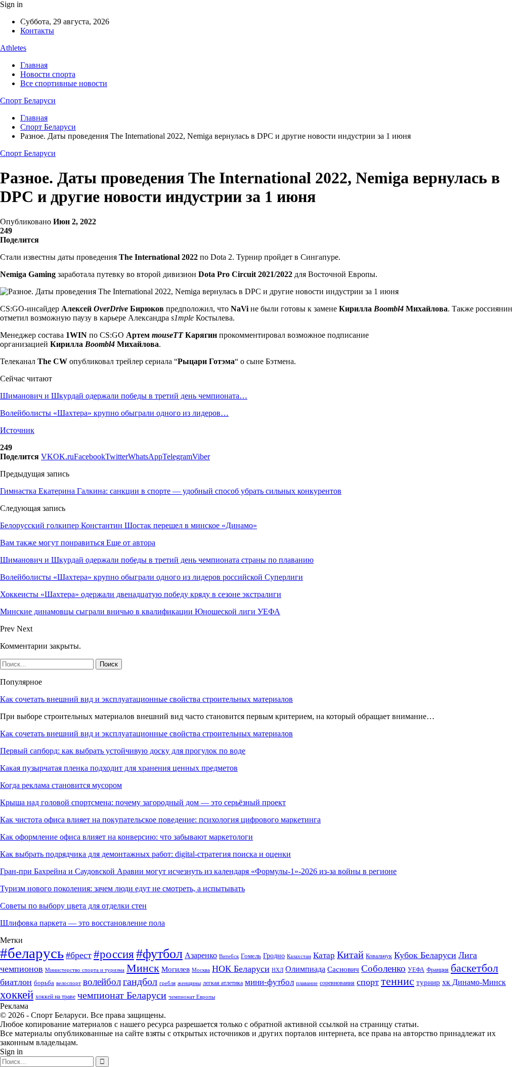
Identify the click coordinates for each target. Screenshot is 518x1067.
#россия (114, 954)
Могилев (175, 969)
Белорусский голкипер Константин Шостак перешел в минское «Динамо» (128, 525)
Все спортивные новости (63, 83)
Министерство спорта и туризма (84, 970)
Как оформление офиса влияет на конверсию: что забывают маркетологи (126, 837)
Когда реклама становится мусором (61, 785)
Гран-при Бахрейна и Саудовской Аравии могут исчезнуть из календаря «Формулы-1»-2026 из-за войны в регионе (198, 871)
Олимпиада (305, 969)
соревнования (337, 982)
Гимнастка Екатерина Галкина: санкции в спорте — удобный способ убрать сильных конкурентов (170, 491)
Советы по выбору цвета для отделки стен (73, 905)
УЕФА (416, 969)
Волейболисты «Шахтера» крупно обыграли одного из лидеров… (114, 413)
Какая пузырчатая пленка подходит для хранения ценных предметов (119, 768)
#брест (79, 955)
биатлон (16, 982)
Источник (17, 430)
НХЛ (277, 970)
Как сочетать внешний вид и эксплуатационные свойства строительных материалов (146, 699)
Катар (324, 955)
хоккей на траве (55, 996)
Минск (142, 968)
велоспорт (68, 983)
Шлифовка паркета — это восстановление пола (82, 923)
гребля (167, 983)
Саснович (343, 969)
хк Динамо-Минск (474, 982)
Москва (201, 970)
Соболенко (383, 968)
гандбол (140, 981)
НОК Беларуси (241, 969)
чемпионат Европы (191, 997)
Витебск (229, 956)
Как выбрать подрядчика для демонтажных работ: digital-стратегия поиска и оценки (145, 854)
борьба (44, 982)
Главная (34, 65)
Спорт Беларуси (28, 100)
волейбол (102, 981)
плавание (307, 983)
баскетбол (474, 968)
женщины (189, 983)
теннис (397, 981)
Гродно (274, 956)
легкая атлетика (223, 982)
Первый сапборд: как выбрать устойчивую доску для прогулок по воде (122, 750)
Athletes (13, 48)
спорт (368, 982)
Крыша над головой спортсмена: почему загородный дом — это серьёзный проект (143, 802)
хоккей (16, 994)
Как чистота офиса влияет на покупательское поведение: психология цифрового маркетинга (160, 819)
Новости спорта (47, 74)
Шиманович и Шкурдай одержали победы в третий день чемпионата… (123, 395)
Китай (350, 955)
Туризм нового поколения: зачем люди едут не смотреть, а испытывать (122, 888)
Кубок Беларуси (425, 955)
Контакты (37, 30)
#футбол (159, 953)
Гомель (251, 956)
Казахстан (299, 956)
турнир (428, 982)
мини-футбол (269, 982)
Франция (437, 970)
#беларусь (32, 953)
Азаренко (201, 955)
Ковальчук (379, 956)
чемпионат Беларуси (121, 995)
